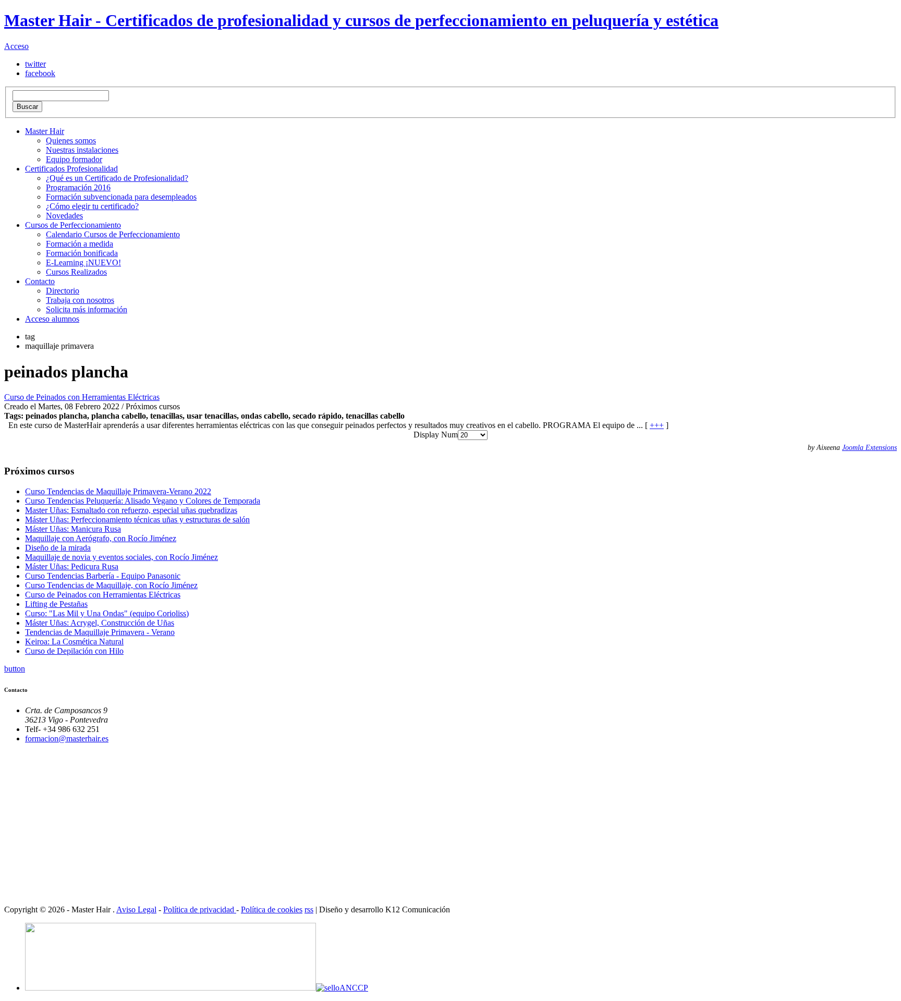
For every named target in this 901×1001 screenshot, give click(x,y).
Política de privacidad (199, 909)
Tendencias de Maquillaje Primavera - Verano (100, 632)
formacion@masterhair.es (66, 738)
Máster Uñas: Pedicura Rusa (71, 566)
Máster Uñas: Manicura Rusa (73, 528)
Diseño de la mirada (58, 547)
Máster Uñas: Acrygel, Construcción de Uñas (99, 622)
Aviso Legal (136, 909)
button (14, 668)
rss (309, 909)
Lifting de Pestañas (56, 604)
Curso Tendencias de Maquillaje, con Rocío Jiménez (111, 585)
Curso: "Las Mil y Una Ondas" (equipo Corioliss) (107, 613)
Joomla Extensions (869, 447)
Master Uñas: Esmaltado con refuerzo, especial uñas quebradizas (131, 510)
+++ (657, 425)
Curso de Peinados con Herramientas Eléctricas (82, 397)
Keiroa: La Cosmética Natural (74, 641)
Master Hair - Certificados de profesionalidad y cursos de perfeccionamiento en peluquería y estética (361, 20)
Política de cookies (271, 909)
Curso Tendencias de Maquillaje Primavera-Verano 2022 (118, 491)
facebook (40, 73)
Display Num (435, 434)
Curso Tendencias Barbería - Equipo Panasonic (102, 575)
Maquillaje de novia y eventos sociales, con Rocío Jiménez (121, 557)
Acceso (16, 46)
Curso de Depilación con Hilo (74, 650)
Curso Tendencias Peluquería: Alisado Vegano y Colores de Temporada (142, 500)
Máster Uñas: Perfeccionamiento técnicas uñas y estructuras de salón (137, 519)
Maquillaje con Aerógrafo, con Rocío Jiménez (100, 538)
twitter (35, 63)
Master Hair (44, 131)
